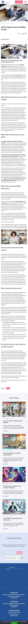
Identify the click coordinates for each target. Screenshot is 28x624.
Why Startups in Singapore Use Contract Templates (12, 486)
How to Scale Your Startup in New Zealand (12, 421)
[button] (14, 567)
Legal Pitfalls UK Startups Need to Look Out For (12, 519)
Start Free (19, 2)
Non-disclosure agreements (17, 129)
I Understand (14, 622)
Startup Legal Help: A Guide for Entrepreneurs (12, 454)
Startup (8, 388)
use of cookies (23, 621)
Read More (5, 431)
